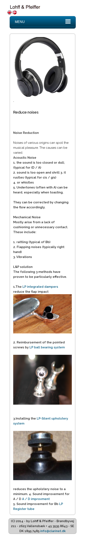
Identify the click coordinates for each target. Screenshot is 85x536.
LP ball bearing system (47, 347)
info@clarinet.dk (53, 531)
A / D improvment (36, 499)
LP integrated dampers (40, 287)
